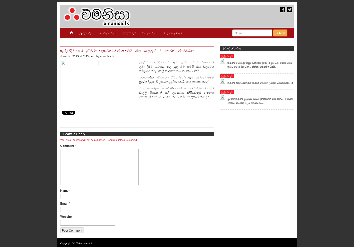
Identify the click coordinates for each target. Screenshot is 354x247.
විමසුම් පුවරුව (172, 33)
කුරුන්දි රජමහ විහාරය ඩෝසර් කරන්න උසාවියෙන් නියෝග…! (260, 83)
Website (66, 216)
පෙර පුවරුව (108, 33)
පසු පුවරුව (129, 33)
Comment (68, 146)
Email (65, 203)
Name (65, 190)
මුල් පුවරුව (86, 33)
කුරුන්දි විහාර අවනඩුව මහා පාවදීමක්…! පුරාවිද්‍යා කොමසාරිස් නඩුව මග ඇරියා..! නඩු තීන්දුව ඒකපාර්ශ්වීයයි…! (260, 65)
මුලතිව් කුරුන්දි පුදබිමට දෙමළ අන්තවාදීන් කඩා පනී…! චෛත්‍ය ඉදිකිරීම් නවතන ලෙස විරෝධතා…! (260, 101)
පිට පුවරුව (149, 33)
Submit (280, 33)
